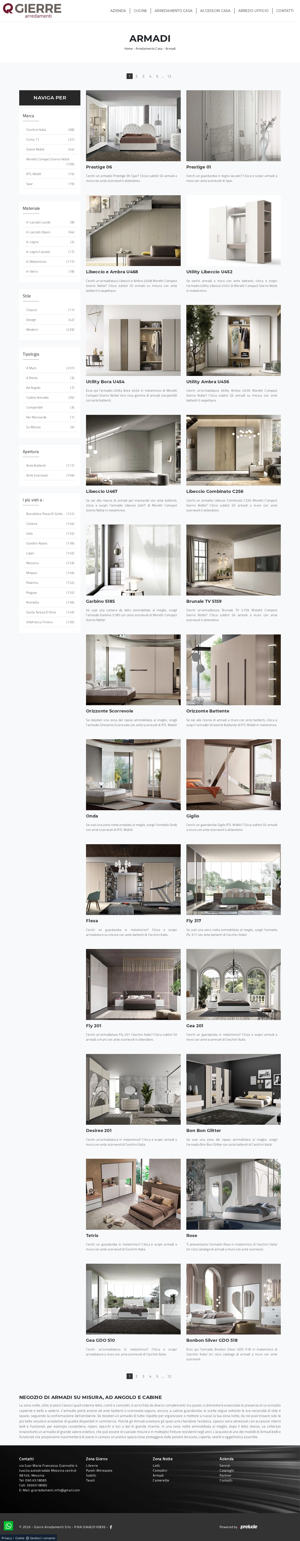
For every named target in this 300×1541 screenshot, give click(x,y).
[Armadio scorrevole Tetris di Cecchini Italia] (133, 1194)
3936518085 (37, 1485)
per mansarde (49, 417)
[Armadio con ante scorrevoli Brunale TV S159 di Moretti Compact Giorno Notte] (233, 560)
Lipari (49, 553)
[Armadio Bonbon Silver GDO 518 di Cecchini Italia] (233, 1299)
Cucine (140, 11)
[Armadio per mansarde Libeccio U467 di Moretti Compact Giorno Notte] (133, 450)
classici (49, 309)
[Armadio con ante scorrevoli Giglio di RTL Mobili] (233, 774)
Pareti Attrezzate (99, 1470)
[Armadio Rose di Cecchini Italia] (233, 1194)
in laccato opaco (49, 231)
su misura (49, 426)
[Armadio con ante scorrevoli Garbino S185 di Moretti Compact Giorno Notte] (133, 560)
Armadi (170, 48)
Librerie (92, 1465)
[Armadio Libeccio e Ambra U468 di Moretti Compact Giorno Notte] (133, 230)
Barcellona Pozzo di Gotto (49, 513)
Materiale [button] (31, 208)
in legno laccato (49, 251)
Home (128, 48)
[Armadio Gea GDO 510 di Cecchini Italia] (133, 1299)
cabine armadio (49, 397)
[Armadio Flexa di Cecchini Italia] (133, 879)
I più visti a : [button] (33, 500)
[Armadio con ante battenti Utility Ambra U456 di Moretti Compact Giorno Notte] (233, 340)
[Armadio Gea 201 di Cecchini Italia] (233, 984)
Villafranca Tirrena (49, 621)
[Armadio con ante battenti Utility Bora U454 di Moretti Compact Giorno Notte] (133, 340)
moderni (49, 329)
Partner (226, 1475)
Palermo (49, 582)
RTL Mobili (49, 173)
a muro (49, 367)
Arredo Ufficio (253, 11)
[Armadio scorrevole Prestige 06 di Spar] (133, 125)
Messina (49, 562)
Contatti (284, 11)
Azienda (118, 11)
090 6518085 (36, 1480)
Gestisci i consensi (42, 1538)
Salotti (91, 1475)
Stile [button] (27, 296)
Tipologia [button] (31, 354)
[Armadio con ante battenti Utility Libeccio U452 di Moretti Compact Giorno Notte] (233, 230)
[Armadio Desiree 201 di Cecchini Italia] (133, 1089)
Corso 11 (49, 139)
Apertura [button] (31, 451)
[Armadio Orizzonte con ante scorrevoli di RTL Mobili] (133, 669)
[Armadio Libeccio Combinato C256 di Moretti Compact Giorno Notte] (233, 450)
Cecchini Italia (49, 129)
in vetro (49, 271)
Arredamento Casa (173, 11)
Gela (49, 533)
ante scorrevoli (49, 475)
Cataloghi (227, 1470)
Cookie (20, 1538)
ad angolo (49, 387)
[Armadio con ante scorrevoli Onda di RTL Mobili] (133, 774)
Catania (49, 523)
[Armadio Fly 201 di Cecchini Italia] (133, 984)
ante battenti (49, 465)
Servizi (225, 1465)
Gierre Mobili (49, 149)
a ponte (49, 377)
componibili (49, 407)
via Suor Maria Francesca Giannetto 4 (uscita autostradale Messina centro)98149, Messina (48, 1470)
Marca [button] (28, 115)
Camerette (161, 1480)
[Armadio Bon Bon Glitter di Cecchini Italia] (233, 1089)
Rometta (49, 602)
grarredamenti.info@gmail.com (55, 1490)
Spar (49, 183)
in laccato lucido (49, 222)
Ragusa (49, 592)
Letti (156, 1465)
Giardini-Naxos (49, 543)
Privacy (7, 1538)
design (49, 319)
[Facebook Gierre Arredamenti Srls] (111, 1526)
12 (169, 76)
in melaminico (49, 261)
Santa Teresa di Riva (49, 612)
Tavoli (90, 1480)
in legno (49, 241)
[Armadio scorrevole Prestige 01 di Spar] (233, 125)
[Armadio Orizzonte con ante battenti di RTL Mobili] (233, 669)
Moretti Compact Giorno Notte (49, 161)
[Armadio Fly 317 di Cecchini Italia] (233, 879)
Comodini (160, 1470)
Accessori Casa (215, 11)
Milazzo (49, 572)
